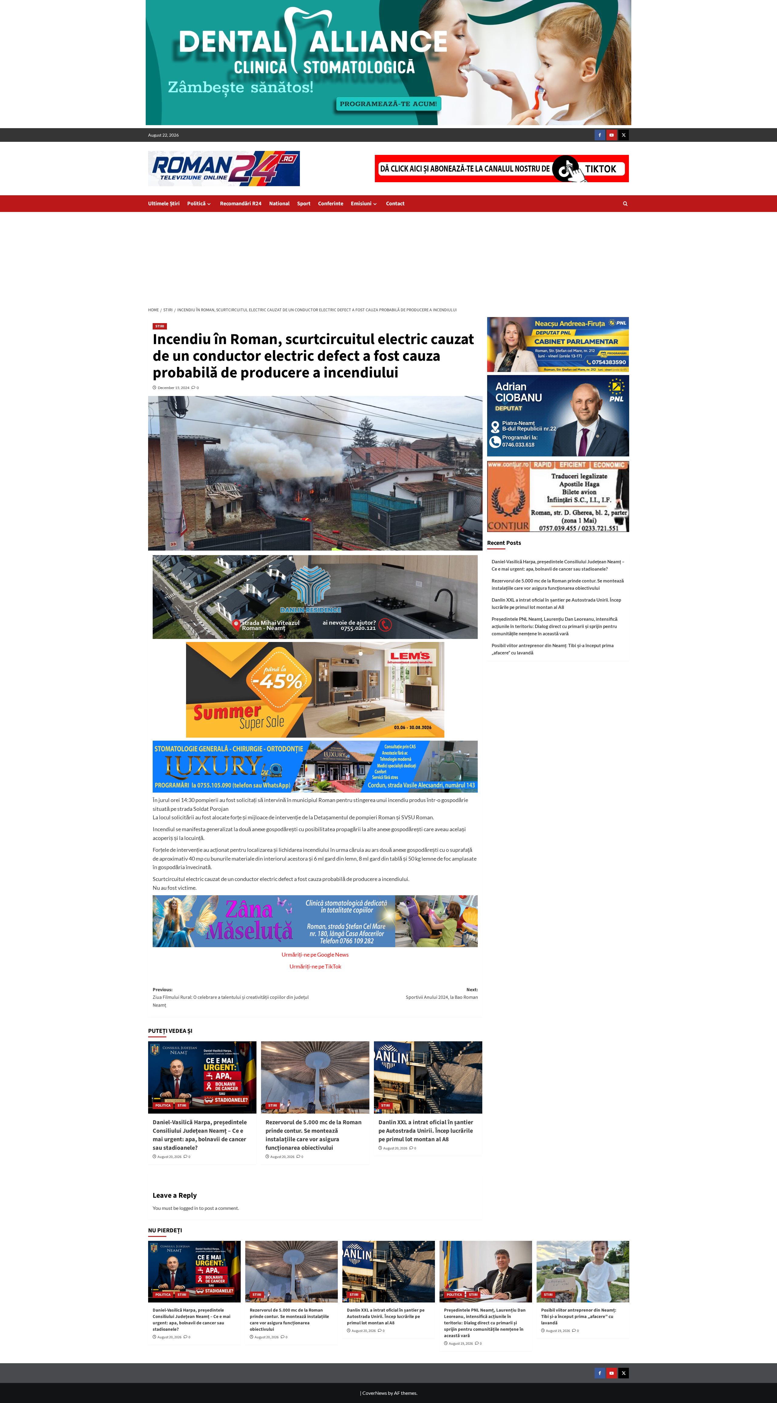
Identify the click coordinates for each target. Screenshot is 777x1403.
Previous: (231, 997)
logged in (188, 1208)
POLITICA (163, 1105)
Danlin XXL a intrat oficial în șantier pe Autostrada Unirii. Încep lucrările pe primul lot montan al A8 (425, 1131)
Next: (442, 993)
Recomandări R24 (241, 203)
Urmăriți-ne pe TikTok (315, 966)
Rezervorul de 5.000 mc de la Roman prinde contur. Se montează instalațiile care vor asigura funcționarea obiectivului (313, 1135)
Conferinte (330, 203)
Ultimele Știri (164, 203)
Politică (196, 203)
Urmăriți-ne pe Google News (315, 954)
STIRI (159, 326)
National (279, 203)
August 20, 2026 (170, 1156)
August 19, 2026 (461, 1343)
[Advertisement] (388, 257)
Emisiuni (361, 203)
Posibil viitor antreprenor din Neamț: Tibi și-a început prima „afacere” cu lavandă (553, 649)
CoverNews (374, 1393)
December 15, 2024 (173, 387)
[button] (625, 203)
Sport (303, 203)
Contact (395, 203)
